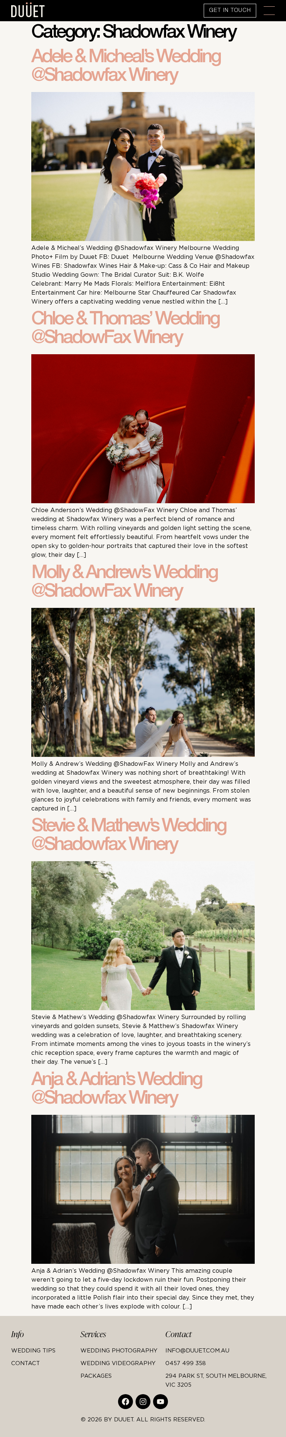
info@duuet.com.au (197, 1350)
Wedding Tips (33, 1350)
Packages (96, 1376)
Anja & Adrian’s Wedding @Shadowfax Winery (116, 1090)
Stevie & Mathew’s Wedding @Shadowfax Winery (128, 836)
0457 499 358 (185, 1363)
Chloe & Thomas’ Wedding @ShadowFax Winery (125, 329)
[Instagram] (143, 1401)
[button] (269, 10)
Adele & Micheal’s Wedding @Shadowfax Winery (125, 67)
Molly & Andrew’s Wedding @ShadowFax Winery (124, 583)
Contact (25, 1363)
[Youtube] (160, 1401)
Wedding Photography (119, 1350)
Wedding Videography (118, 1363)
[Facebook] (125, 1401)
